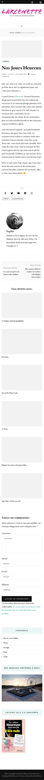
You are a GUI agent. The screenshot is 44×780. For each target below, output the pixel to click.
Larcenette (19, 774)
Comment (6, 533)
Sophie (4, 74)
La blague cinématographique (13, 321)
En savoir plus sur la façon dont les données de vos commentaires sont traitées (21, 610)
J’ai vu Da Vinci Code (9, 393)
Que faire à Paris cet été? (11, 501)
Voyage (6, 647)
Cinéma (6, 61)
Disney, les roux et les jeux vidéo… (15, 465)
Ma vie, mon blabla (10, 638)
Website (5, 584)
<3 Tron (5, 429)
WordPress (38, 776)
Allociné (18, 96)
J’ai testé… (5, 357)
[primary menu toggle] (22, 26)
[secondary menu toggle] (2, 2)
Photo (5, 643)
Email (4, 571)
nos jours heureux (17, 198)
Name (5, 558)
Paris (5, 652)
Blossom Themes (18, 776)
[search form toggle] (41, 2)
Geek (5, 657)
